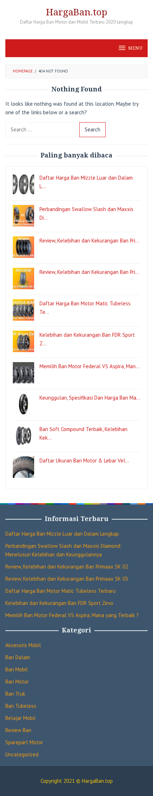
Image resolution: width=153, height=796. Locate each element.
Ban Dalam (17, 657)
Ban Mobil (16, 669)
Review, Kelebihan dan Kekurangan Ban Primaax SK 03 (66, 578)
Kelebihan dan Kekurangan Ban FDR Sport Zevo (59, 603)
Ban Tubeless (20, 705)
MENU (135, 48)
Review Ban (18, 730)
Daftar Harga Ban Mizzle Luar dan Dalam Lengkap (62, 533)
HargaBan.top (76, 12)
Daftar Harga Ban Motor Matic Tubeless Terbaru (60, 590)
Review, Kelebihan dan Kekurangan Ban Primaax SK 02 (66, 566)
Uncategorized (21, 754)
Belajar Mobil (20, 718)
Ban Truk (15, 693)
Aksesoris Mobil (23, 645)
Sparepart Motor (24, 742)
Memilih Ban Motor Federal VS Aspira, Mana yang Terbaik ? (72, 615)
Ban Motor (17, 681)
